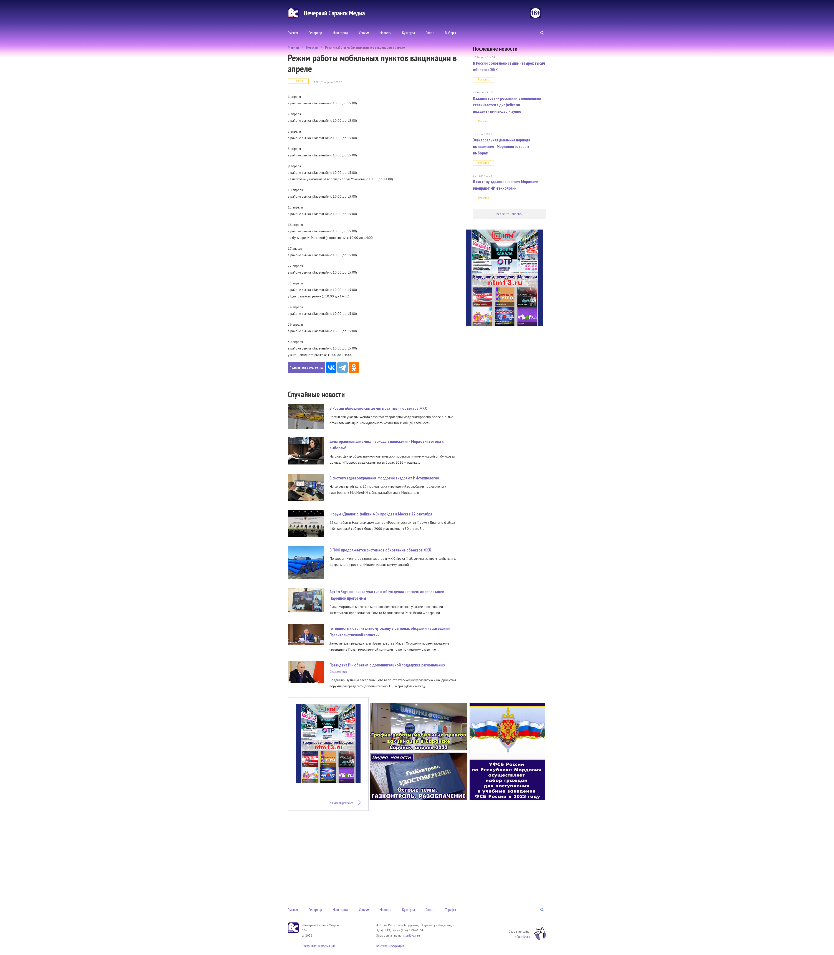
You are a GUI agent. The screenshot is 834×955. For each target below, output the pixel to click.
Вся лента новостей (509, 214)
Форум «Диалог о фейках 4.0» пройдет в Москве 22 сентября (380, 514)
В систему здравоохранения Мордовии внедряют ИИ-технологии (384, 478)
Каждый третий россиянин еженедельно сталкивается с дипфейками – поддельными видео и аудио (507, 104)
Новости (385, 32)
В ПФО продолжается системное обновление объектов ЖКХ (380, 550)
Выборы (450, 32)
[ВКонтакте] (331, 367)
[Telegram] (342, 367)
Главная (293, 32)
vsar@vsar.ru (411, 935)
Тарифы (450, 909)
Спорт (430, 32)
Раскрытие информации (318, 945)
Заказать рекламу (341, 803)
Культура (408, 32)
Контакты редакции (390, 945)
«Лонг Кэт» (522, 936)
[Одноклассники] (354, 367)
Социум (364, 32)
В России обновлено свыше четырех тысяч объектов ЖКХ (378, 408)
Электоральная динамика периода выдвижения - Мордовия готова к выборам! (501, 146)
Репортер (315, 32)
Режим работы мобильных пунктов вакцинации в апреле (365, 47)
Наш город (340, 32)
